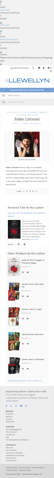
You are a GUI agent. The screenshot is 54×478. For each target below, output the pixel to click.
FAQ (7, 437)
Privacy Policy (11, 468)
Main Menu (14, 95)
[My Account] (39, 68)
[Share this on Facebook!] (24, 191)
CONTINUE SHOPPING (9, 13)
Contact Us (10, 435)
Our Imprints (11, 450)
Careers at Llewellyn (14, 453)
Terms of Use (24, 468)
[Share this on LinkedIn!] (33, 191)
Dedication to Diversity (15, 455)
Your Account (11, 432)
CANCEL (3, 54)
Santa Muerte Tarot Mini (32, 334)
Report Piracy (25, 470)
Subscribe (10, 422)
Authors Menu (16, 102)
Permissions (11, 458)
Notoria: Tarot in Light (32, 309)
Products (9, 414)
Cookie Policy (12, 470)
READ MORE (35, 239)
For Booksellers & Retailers (17, 440)
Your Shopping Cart (14, 429)
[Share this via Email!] (36, 191)
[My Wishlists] (43, 68)
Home (15, 123)
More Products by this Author (23, 381)
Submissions (11, 461)
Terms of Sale (37, 468)
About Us (9, 448)
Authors (9, 416)
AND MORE (32, 115)
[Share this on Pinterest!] (30, 191)
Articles (9, 419)
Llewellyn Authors (31, 123)
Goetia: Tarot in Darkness (33, 359)
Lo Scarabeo (31, 112)
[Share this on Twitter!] (27, 191)
